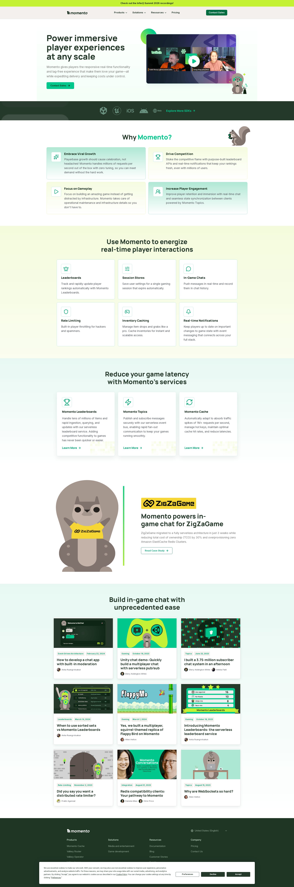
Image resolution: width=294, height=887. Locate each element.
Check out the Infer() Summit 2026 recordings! (147, 3)
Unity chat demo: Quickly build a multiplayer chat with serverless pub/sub (141, 664)
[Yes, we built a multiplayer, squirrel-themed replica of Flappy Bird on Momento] (147, 698)
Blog (151, 851)
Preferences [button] (56, 878)
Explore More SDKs (178, 111)
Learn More (69, 448)
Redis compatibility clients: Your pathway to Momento (143, 793)
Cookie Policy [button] (121, 874)
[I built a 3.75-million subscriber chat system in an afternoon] (210, 633)
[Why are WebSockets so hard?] (210, 764)
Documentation (157, 846)
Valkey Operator (75, 856)
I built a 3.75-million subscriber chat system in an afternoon (209, 662)
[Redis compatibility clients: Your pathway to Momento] (147, 764)
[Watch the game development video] (194, 61)
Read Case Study (155, 550)
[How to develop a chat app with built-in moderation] (83, 633)
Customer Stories (158, 856)
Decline (213, 874)
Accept (238, 874)
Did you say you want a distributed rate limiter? (76, 793)
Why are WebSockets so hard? (208, 791)
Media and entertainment (121, 846)
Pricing (176, 12)
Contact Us (197, 851)
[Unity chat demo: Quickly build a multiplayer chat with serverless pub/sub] (147, 633)
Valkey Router (74, 851)
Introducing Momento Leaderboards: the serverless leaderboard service (208, 729)
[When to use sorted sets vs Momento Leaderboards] (83, 698)
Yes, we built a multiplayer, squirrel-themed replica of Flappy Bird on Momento (142, 729)
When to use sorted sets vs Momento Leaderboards (78, 727)
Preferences (187, 874)
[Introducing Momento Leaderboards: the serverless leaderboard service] (210, 698)
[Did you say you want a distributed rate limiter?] (83, 764)
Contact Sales (217, 12)
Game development (118, 851)
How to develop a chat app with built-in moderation (78, 662)
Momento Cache (76, 846)
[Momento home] (77, 12)
